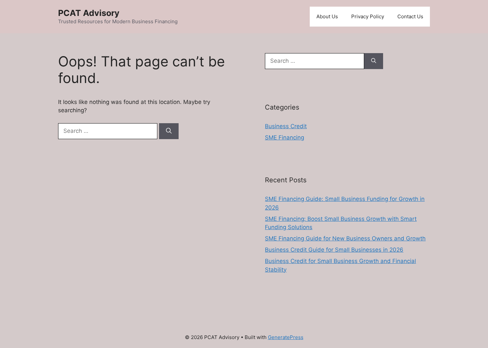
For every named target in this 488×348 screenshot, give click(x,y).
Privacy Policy (367, 16)
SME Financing (284, 137)
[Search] (169, 131)
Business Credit (286, 126)
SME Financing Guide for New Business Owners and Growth (345, 238)
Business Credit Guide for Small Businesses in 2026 (334, 249)
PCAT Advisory (89, 13)
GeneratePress (285, 337)
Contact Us (410, 16)
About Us (327, 16)
